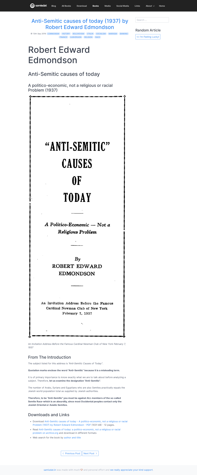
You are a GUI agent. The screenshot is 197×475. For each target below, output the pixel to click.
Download (82, 6)
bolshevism (78, 34)
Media (108, 6)
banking (124, 34)
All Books (66, 6)
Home (162, 6)
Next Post (89, 453)
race (97, 37)
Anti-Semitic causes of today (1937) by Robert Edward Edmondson (79, 24)
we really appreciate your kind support (131, 469)
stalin (90, 34)
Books (96, 6)
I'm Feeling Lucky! (149, 36)
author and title (72, 437)
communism (53, 34)
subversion (75, 37)
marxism (113, 34)
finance (63, 37)
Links (137, 6)
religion (88, 37)
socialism (101, 34)
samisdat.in (50, 469)
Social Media (122, 6)
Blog (53, 6)
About (149, 6)
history (66, 34)
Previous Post (72, 453)
